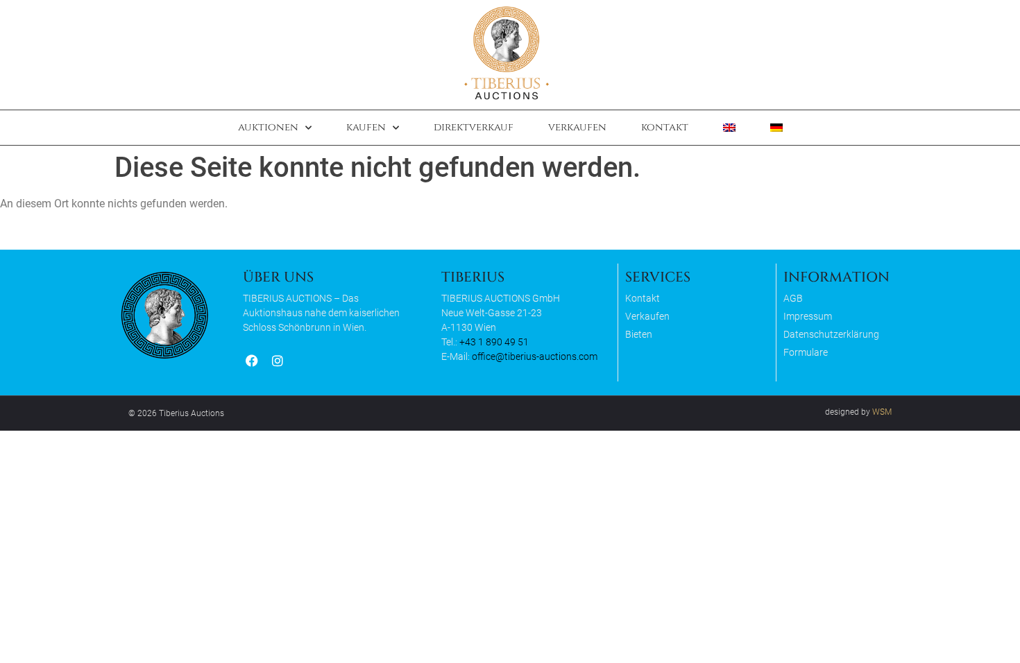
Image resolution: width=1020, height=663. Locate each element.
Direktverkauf (473, 127)
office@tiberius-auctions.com (534, 356)
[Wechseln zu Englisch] (729, 127)
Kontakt (664, 127)
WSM (882, 412)
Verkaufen (577, 127)
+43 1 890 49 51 (494, 341)
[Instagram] (277, 361)
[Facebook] (251, 361)
